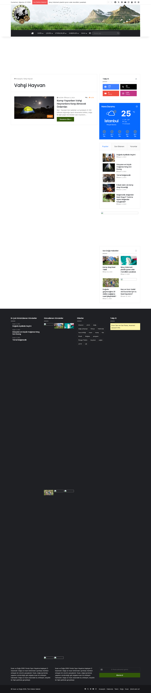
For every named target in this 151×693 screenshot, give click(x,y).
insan (90, 332)
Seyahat (93, 340)
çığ (86, 344)
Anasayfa (19, 79)
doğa (94, 325)
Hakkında (101, 329)
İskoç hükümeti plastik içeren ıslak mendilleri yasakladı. (67, 2)
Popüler (105, 146)
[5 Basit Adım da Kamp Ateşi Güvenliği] (109, 188)
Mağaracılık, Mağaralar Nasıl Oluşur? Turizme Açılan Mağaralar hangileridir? (125, 198)
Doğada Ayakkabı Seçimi (126, 155)
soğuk (100, 340)
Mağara (87, 336)
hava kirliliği (82, 332)
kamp (97, 332)
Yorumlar (133, 146)
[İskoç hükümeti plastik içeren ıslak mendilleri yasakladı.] (129, 260)
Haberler (73, 33)
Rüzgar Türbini (82, 340)
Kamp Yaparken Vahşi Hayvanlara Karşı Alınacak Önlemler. (71, 103)
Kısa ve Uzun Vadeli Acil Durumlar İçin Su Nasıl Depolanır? (128, 291)
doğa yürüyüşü (83, 329)
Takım (116, 689)
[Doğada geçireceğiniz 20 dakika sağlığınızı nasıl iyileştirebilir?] (111, 282)
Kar (103, 332)
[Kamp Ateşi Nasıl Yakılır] (111, 260)
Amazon (80, 325)
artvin (88, 325)
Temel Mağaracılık (124, 175)
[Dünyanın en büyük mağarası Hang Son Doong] (109, 167)
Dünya (93, 329)
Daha (83, 33)
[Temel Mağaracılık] (109, 178)
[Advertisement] (75, 55)
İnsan (127, 689)
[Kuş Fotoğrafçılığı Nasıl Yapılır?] (59, 659)
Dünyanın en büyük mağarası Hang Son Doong (124, 166)
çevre (80, 344)
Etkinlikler (60, 33)
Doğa (40, 33)
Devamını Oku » (65, 119)
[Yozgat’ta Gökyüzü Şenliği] (48, 406)
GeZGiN (60, 97)
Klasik (80, 336)
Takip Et (113, 318)
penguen (95, 336)
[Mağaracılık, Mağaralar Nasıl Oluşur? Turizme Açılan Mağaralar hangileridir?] (109, 198)
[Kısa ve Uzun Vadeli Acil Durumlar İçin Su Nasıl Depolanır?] (129, 282)
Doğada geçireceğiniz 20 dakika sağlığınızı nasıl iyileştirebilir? (109, 292)
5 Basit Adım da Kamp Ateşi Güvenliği (125, 186)
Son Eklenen (119, 146)
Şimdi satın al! (135, 689)
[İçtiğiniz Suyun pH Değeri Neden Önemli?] (48, 659)
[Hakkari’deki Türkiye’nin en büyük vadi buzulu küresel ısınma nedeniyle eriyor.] (69, 573)
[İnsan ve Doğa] (75, 17)
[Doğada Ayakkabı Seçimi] (109, 158)
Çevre (48, 33)
